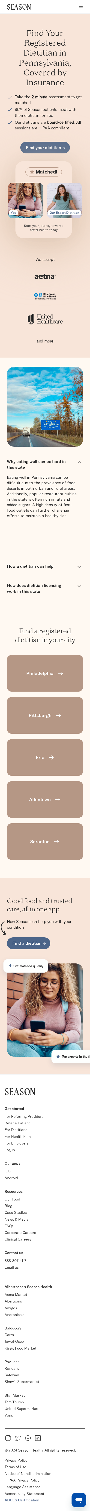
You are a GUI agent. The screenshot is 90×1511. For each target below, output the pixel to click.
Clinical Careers (18, 1239)
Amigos (11, 1308)
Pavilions (12, 1361)
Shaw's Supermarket (22, 1381)
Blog (8, 1205)
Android (11, 1178)
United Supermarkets (22, 1408)
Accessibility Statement (24, 1493)
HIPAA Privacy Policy (22, 1480)
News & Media (17, 1219)
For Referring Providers (24, 1116)
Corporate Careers (20, 1232)
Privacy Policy (16, 1460)
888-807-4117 (15, 1260)
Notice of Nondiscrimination (28, 1473)
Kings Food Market (20, 1348)
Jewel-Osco (14, 1341)
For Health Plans (19, 1136)
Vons (9, 1415)
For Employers (17, 1143)
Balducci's (13, 1328)
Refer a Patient (17, 1123)
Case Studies (16, 1212)
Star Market (15, 1395)
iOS (8, 1171)
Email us (12, 1267)
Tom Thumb (14, 1402)
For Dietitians (16, 1129)
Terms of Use (15, 1467)
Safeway (12, 1375)
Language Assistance (23, 1486)
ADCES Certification (22, 1500)
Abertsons (13, 1301)
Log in (10, 1149)
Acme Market (16, 1294)
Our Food (12, 1199)
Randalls (12, 1368)
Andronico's (14, 1314)
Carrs (9, 1334)
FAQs (9, 1226)
